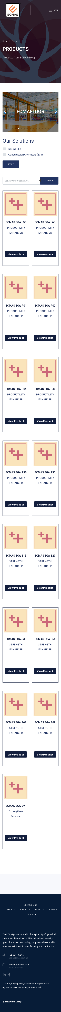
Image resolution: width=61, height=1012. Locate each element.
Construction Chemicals (25, 154)
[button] (12, 128)
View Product (16, 254)
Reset (11, 164)
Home (5, 41)
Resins (14, 149)
